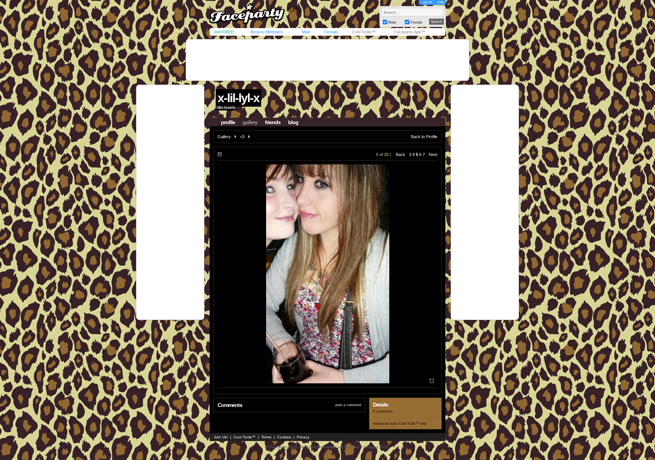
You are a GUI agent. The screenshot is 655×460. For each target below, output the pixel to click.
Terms (266, 437)
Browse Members (267, 32)
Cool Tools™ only (412, 423)
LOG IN (427, 2)
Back (400, 154)
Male (306, 32)
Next (433, 154)
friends (272, 122)
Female (331, 32)
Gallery (224, 136)
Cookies (284, 437)
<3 (242, 136)
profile (228, 122)
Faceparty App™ (409, 32)
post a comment (348, 405)
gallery (250, 122)
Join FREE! (223, 32)
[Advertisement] (327, 60)
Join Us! (221, 437)
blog (293, 122)
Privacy (303, 437)
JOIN (440, 2)
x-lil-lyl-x (238, 98)
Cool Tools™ (364, 32)
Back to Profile (424, 136)
